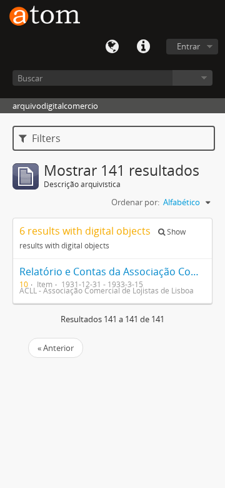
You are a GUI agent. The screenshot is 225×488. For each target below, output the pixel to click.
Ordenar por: (135, 202)
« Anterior (56, 347)
